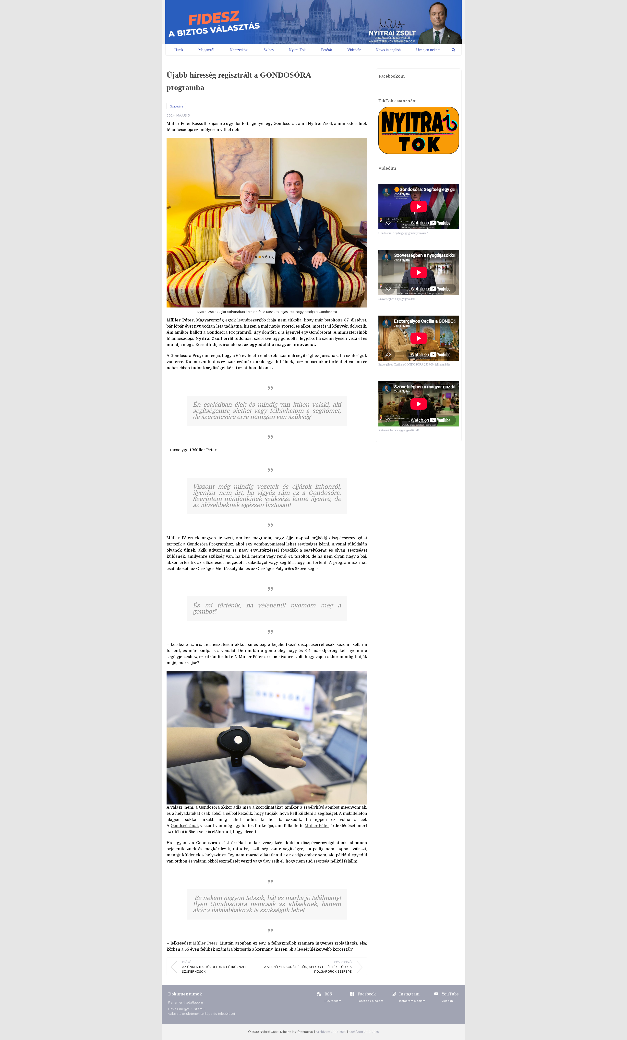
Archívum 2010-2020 (364, 1032)
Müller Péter (317, 826)
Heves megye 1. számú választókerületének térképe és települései (201, 1011)
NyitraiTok (297, 50)
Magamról (206, 50)
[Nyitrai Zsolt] (313, 22)
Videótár (354, 50)
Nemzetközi (239, 50)
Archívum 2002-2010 (331, 1032)
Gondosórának (185, 826)
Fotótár (326, 50)
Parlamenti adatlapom (185, 1002)
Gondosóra (176, 106)
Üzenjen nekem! (429, 50)
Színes (269, 50)
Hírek (178, 50)
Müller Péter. (205, 943)
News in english (388, 50)
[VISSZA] (453, 50)
